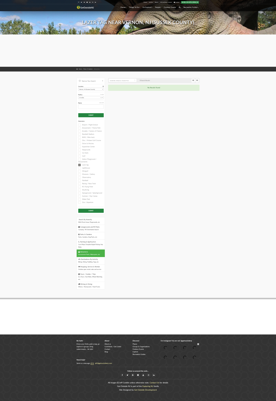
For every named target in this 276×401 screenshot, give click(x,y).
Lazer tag (85, 165)
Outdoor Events (170, 7)
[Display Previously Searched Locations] (103, 86)
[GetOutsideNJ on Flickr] (87, 2)
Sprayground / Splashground (92, 193)
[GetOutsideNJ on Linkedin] (95, 2)
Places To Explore (88, 69)
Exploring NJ (147, 386)
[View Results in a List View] (193, 80)
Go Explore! (147, 7)
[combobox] (91, 89)
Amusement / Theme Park (91, 128)
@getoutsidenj (186, 341)
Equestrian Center (88, 147)
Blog (106, 352)
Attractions (89, 253)
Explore (135, 352)
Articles (151, 2)
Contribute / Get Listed (113, 346)
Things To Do (134, 7)
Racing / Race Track (89, 183)
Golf (83, 156)
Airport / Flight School (90, 125)
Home (80, 69)
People (157, 7)
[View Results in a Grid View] (197, 80)
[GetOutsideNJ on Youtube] (89, 2)
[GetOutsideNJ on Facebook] (78, 2)
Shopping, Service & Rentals (89, 268)
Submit (91, 115)
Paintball (85, 180)
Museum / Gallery (88, 174)
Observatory (86, 177)
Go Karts (85, 153)
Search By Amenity (89, 221)
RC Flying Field (87, 187)
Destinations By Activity (88, 261)
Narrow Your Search (89, 81)
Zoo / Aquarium (87, 202)
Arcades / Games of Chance (92, 131)
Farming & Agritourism (90, 244)
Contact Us (154, 383)
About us (108, 344)
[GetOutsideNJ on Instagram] (92, 2)
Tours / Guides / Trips (90, 276)
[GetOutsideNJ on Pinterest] (84, 2)
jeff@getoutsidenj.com (103, 363)
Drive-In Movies (88, 143)
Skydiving (85, 190)
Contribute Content (167, 2)
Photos (145, 2)
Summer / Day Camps (89, 196)
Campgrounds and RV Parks (89, 228)
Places (123, 7)
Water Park (86, 199)
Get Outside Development (145, 390)
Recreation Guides (190, 7)
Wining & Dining (89, 285)
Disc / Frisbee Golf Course (91, 140)
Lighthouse (86, 168)
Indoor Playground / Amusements (87, 160)
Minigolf (85, 171)
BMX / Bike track (88, 137)
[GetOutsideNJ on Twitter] (81, 2)
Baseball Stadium (88, 134)
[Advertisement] (138, 51)
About (156, 2)
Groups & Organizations (141, 346)
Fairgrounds (86, 150)
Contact (177, 2)
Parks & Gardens (87, 236)
